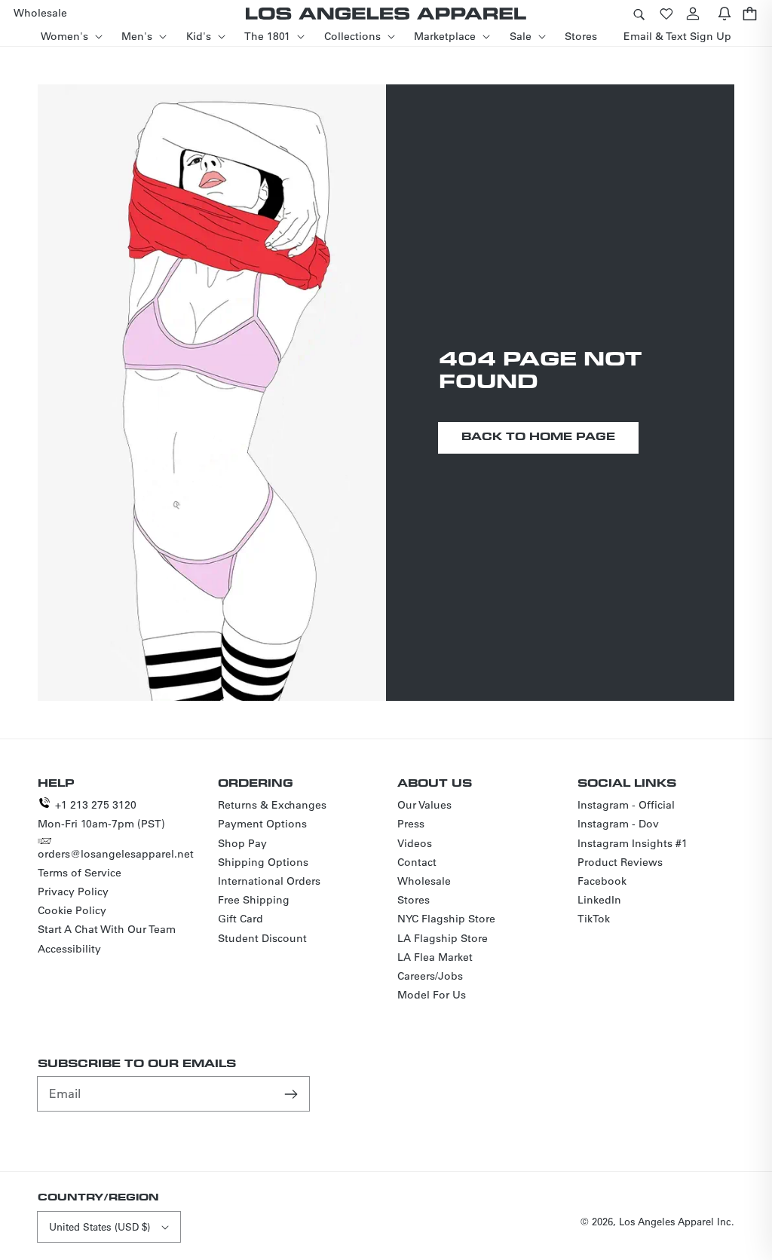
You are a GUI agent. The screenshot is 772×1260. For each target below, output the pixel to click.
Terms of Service (79, 872)
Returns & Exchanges (272, 805)
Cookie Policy (72, 910)
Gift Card (240, 918)
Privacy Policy (73, 891)
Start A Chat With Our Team (107, 929)
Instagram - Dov (618, 823)
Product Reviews (620, 862)
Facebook (601, 881)
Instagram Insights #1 (632, 843)
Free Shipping (254, 900)
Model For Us (431, 995)
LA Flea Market (435, 957)
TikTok (593, 918)
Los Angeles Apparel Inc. (676, 1221)
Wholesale (424, 881)
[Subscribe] (292, 1093)
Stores (413, 900)
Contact (417, 862)
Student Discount (262, 938)
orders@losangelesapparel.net (116, 854)
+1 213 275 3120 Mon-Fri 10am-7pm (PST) (101, 814)
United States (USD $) (99, 1226)
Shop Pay (242, 843)
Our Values (424, 805)
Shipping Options (263, 862)
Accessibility (69, 949)
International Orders (269, 881)
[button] (638, 13)
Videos (414, 843)
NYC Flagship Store (446, 918)
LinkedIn (599, 900)
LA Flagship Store (442, 938)
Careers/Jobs (430, 976)
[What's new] (724, 13)
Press (410, 823)
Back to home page (538, 436)
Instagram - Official (626, 805)
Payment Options (262, 823)
